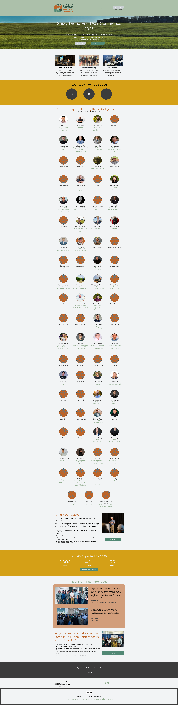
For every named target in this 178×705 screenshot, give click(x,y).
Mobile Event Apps (83, 699)
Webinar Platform (108, 699)
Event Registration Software (96, 699)
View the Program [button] (98, 43)
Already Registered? (118, 9)
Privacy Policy (88, 701)
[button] (95, 8)
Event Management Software (71, 699)
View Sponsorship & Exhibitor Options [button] (112, 652)
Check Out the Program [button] (113, 540)
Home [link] (90, 8)
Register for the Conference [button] (89, 570)
